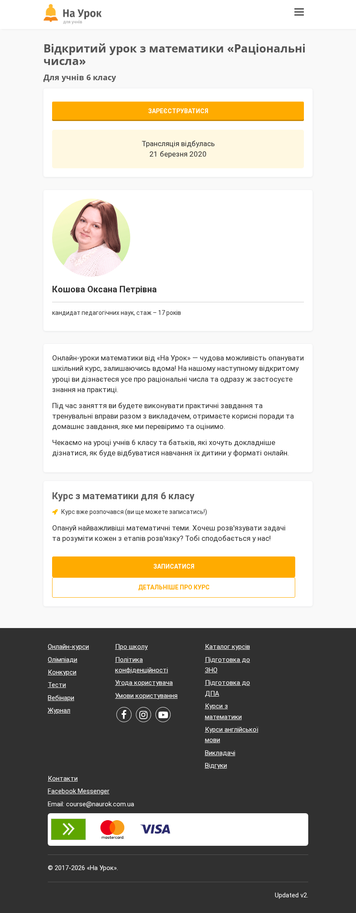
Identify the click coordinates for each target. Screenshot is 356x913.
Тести (57, 685)
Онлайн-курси (68, 647)
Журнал (59, 710)
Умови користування (146, 696)
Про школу (131, 647)
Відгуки (216, 765)
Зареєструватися (178, 111)
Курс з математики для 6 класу (123, 496)
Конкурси (62, 672)
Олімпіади (62, 660)
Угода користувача (144, 683)
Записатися (173, 566)
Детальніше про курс (174, 587)
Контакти (63, 778)
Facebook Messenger (78, 791)
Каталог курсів (227, 647)
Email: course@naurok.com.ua (91, 804)
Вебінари (61, 698)
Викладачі (220, 753)
